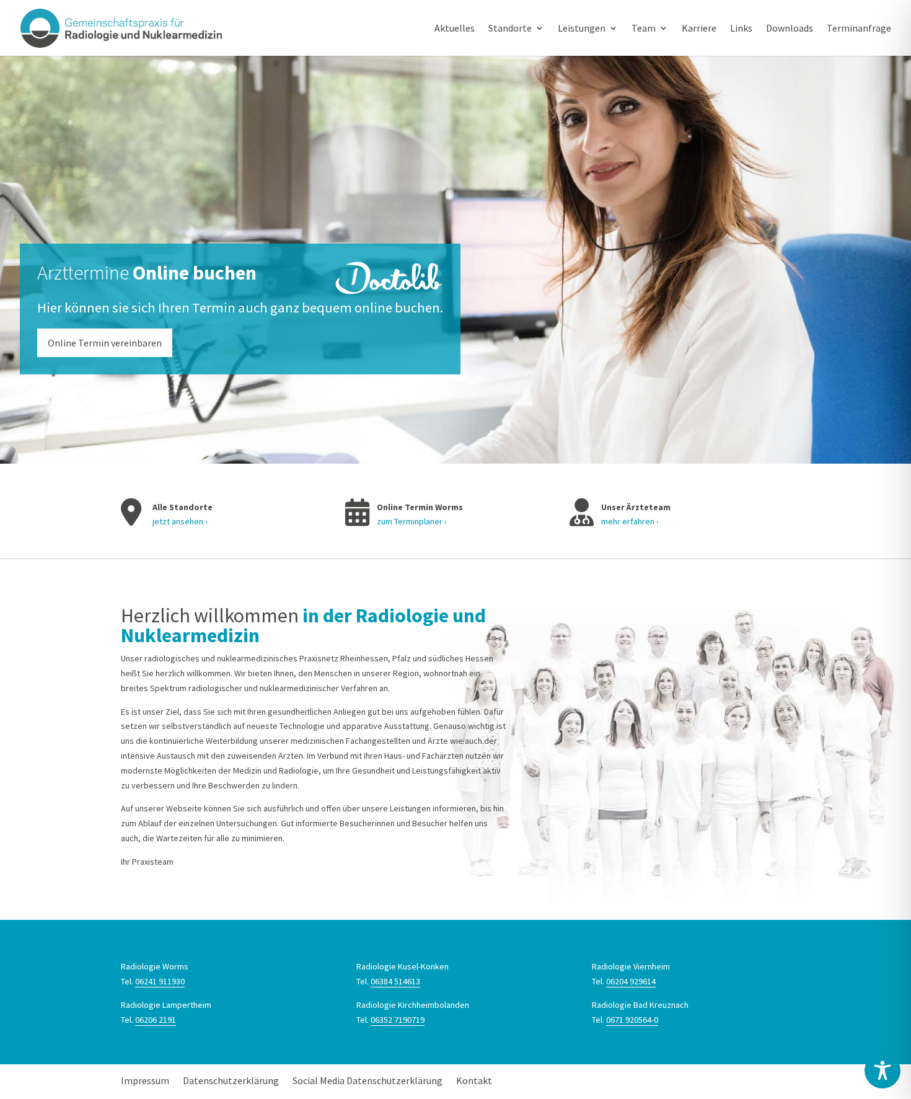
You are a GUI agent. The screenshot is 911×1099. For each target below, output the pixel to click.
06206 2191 (155, 1019)
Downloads (789, 29)
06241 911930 (160, 981)
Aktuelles (454, 29)
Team (644, 29)
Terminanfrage (859, 29)
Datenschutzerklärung (231, 1080)
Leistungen (581, 29)
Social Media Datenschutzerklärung (367, 1080)
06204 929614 (631, 981)
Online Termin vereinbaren (105, 343)
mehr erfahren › (630, 521)
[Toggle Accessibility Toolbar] (882, 1070)
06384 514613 (395, 981)
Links (741, 29)
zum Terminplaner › (412, 521)
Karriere (699, 29)
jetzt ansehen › (180, 521)
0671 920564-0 (632, 1019)
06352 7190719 (398, 1019)
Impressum (145, 1080)
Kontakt (474, 1080)
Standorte (510, 29)
